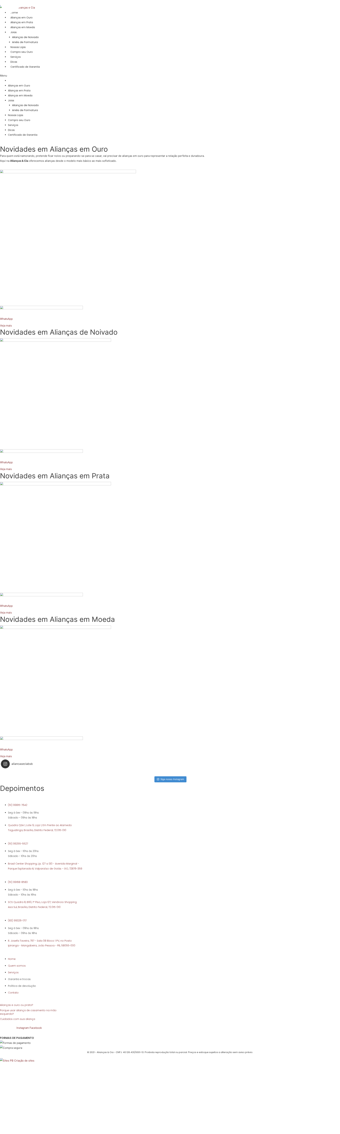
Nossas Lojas (18, 47)
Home (11, 80)
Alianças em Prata (19, 90)
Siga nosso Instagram (172, 779)
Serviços (15, 57)
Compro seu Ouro (21, 52)
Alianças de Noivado (25, 37)
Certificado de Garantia (25, 67)
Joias (11, 100)
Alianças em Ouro (19, 85)
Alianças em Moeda (20, 95)
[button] (142, 75)
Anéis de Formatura (25, 42)
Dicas (13, 62)
